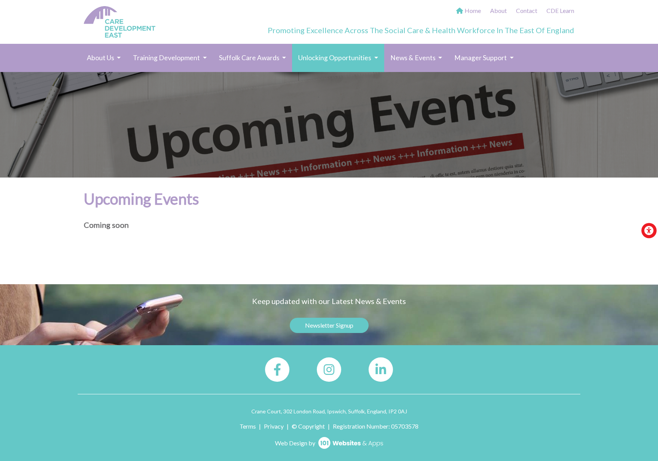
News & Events (413, 58)
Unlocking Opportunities (341, 57)
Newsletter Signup (329, 325)
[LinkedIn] (381, 369)
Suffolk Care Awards (250, 58)
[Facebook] (277, 369)
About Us (101, 58)
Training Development (167, 58)
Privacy (274, 426)
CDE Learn (560, 10)
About (498, 10)
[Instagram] (329, 369)
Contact (526, 10)
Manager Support (481, 58)
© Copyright (308, 426)
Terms (248, 426)
